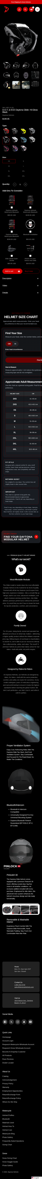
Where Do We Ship (9, 1102)
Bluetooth (6, 1119)
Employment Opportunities (12, 1091)
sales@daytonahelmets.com (24, 987)
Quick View (11, 200)
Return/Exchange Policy (11, 1098)
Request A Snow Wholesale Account (16, 1048)
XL (9, 171)
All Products (7, 1055)
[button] (36, 1178)
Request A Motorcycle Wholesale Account (18, 1044)
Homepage (6, 1037)
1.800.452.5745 (19, 985)
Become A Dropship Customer (13, 1052)
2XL (23, 171)
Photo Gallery (7, 1137)
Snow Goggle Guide (10, 1162)
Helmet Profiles (8, 1115)
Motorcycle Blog (8, 1134)
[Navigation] (37, 9)
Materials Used (8, 1123)
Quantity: (6, 184)
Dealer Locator (8, 1063)
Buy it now (29, 271)
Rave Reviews (8, 1059)
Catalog (5, 1076)
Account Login (7, 1041)
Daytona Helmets (13, 1172)
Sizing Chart (7, 1145)
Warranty (5, 1087)
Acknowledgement (9, 1080)
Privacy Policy (7, 1083)
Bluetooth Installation (30, 234)
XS (9, 161)
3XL (9, 176)
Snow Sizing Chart (9, 1158)
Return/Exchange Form (11, 1094)
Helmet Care (7, 1130)
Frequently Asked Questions (13, 1141)
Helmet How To (8, 1126)
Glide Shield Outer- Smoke (11, 259)
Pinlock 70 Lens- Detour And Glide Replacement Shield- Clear (30, 261)
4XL (23, 176)
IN (15, 344)
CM (9, 344)
